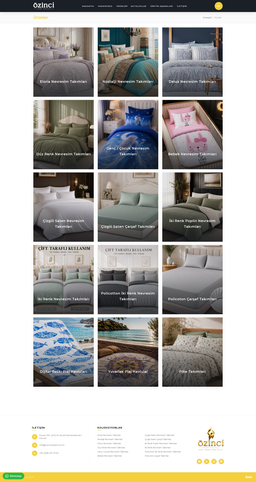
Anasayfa (88, 6)
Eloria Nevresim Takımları (109, 435)
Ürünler (122, 6)
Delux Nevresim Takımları (109, 443)
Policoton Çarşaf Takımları (157, 456)
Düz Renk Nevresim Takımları (111, 447)
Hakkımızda (105, 6)
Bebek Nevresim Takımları (109, 456)
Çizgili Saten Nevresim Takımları (159, 435)
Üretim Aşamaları (161, 6)
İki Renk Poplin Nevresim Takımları (161, 443)
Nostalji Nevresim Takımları (110, 439)
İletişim (182, 6)
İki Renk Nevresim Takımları (158, 447)
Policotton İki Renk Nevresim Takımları (163, 452)
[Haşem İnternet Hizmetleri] (249, 477)
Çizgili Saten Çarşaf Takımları (158, 439)
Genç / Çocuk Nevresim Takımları (112, 452)
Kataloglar (138, 6)
